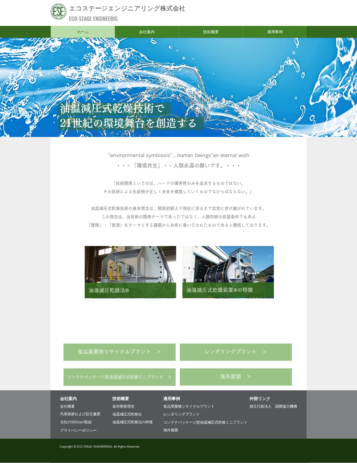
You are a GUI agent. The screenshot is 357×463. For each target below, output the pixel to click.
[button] (147, 32)
